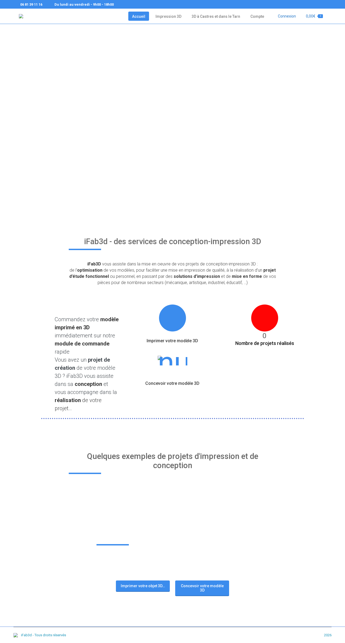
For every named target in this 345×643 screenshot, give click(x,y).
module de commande (82, 343)
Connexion (287, 16)
